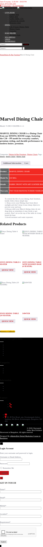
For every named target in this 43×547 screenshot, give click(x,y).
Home (2, 55)
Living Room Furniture (14, 369)
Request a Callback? (7, 331)
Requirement (5, 522)
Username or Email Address (10, 457)
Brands (7, 351)
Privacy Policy (10, 390)
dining (2, 156)
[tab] (12, 163)
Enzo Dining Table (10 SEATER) (9, 314)
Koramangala (6, 6)
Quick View (7, 270)
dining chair (20, 156)
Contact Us (9, 355)
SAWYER (26, 313)
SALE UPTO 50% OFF (8, 4)
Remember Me (8, 468)
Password (3, 464)
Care (26, 163)
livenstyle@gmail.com (16, 415)
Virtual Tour (10, 347)
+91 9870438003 (18, 407)
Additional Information (12, 163)
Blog (6, 353)
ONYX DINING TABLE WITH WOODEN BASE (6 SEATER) (32, 264)
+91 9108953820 (18, 6)
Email (2, 498)
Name (2, 489)
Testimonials (10, 349)
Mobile (3, 506)
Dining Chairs (32, 154)
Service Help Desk (12, 386)
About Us (8, 345)
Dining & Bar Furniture (12, 55)
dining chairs (10, 156)
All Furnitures (10, 373)
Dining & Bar (10, 371)
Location (4, 514)
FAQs (7, 388)
